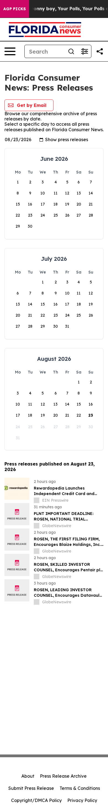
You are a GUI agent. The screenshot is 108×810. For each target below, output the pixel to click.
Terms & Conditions (80, 788)
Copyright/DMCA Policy (36, 800)
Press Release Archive (63, 776)
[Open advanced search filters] (84, 51)
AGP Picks (14, 8)
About (27, 776)
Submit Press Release (31, 788)
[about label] (36, 500)
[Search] (71, 51)
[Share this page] (100, 51)
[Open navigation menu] (10, 51)
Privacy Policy (82, 800)
